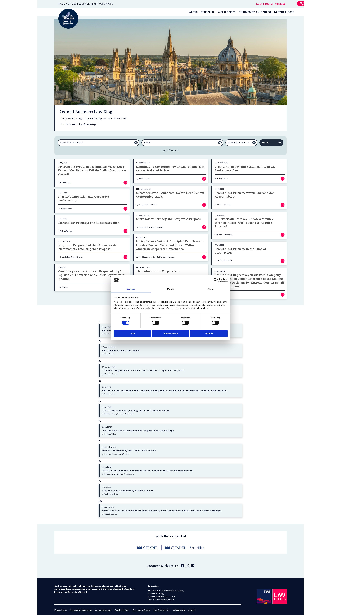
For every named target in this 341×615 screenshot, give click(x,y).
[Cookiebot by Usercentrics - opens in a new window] (216, 280)
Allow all (209, 333)
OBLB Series (227, 12)
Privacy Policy (60, 609)
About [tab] (210, 289)
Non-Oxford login (162, 609)
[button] (170, 150)
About (193, 12)
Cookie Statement (103, 609)
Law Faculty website (270, 3)
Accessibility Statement (81, 609)
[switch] (155, 323)
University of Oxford (141, 609)
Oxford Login (179, 609)
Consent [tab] (131, 289)
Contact (191, 609)
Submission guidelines (255, 12)
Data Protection (122, 609)
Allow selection (170, 333)
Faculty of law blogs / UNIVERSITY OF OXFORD (85, 3)
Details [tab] (170, 289)
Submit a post (284, 12)
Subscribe (208, 12)
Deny (132, 333)
